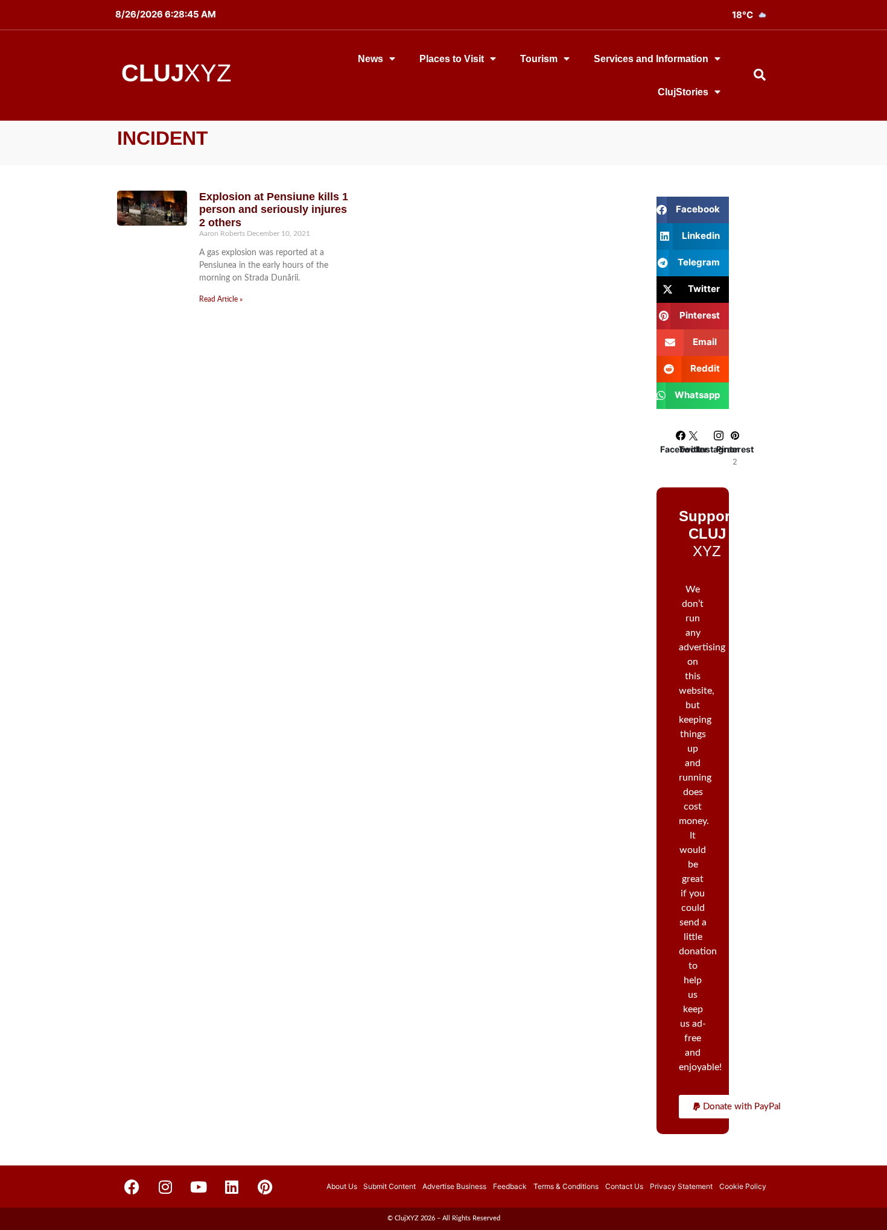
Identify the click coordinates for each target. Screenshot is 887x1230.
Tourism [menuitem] (539, 59)
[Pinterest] (265, 1186)
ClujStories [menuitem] (683, 92)
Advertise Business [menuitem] (454, 1186)
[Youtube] (198, 1186)
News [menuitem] (370, 59)
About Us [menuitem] (341, 1186)
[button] (737, 1106)
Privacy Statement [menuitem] (681, 1186)
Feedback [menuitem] (510, 1186)
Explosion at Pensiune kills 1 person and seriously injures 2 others (273, 210)
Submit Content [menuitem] (389, 1186)
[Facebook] (132, 1186)
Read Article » (221, 299)
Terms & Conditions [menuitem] (566, 1186)
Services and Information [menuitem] (651, 59)
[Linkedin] (232, 1186)
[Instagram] (165, 1186)
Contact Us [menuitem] (624, 1186)
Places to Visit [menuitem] (451, 59)
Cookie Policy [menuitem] (742, 1186)
